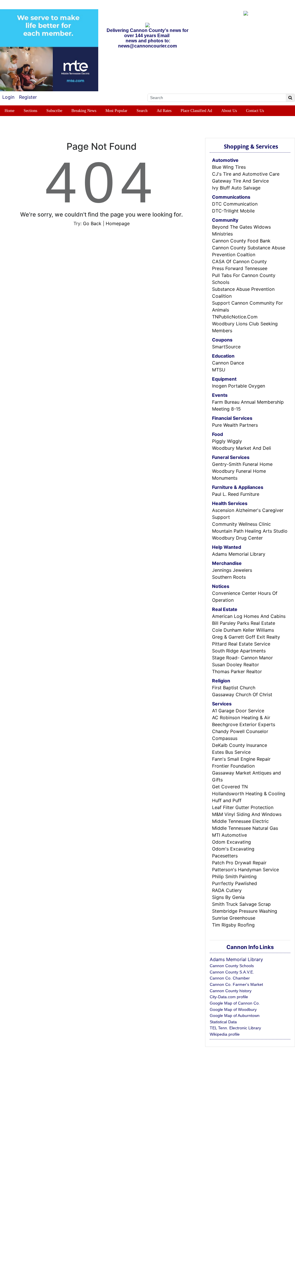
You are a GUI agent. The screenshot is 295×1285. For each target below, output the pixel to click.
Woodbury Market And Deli (241, 448)
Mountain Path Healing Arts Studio (250, 531)
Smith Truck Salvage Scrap (241, 904)
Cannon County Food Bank (241, 241)
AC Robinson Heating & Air (241, 717)
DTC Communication (235, 204)
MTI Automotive (229, 835)
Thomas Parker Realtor (237, 671)
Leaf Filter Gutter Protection (242, 807)
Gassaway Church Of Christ (242, 694)
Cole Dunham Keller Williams (243, 630)
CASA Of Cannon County (239, 261)
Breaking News (83, 111)
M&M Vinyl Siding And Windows (246, 814)
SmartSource (226, 347)
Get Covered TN (230, 786)
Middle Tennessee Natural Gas (245, 828)
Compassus (224, 738)
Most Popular (116, 111)
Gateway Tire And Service (240, 181)
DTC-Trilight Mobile (233, 211)
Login (8, 97)
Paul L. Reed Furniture (235, 494)
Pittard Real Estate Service (241, 644)
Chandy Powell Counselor (240, 731)
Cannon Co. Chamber (230, 978)
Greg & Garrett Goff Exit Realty (246, 637)
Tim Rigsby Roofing (233, 925)
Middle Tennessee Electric (240, 821)
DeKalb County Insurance (239, 745)
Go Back (92, 223)
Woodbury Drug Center (237, 538)
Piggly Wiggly (227, 441)
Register (28, 97)
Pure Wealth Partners (235, 425)
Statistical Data (223, 1022)
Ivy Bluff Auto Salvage (236, 188)
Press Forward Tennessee (239, 268)
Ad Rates (164, 111)
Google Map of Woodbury (233, 1009)
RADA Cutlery (227, 890)
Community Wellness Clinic (241, 524)
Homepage (118, 223)
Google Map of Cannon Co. (235, 1003)
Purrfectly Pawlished (234, 883)
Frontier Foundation (233, 766)
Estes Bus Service (231, 752)
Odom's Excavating (233, 849)
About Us (229, 111)
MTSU (218, 370)
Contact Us (255, 111)
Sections (30, 111)
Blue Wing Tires (229, 167)
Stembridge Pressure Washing (244, 911)
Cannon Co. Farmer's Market (236, 984)
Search (142, 111)
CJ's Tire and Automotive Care (245, 174)
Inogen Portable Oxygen (238, 386)
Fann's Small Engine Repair (241, 759)
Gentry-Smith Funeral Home (242, 464)
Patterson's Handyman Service (245, 869)
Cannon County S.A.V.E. (232, 972)
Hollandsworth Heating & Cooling (248, 793)
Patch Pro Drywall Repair (239, 862)
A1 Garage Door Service (238, 710)
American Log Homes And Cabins (248, 616)
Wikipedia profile (225, 1034)
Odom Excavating (231, 842)
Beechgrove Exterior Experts (243, 724)
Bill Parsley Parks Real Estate (243, 623)
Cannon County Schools (232, 965)
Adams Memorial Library (238, 554)
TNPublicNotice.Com (235, 317)
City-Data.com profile (229, 996)
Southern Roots (229, 577)
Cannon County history (230, 990)
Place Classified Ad (196, 111)
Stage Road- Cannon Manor (242, 657)
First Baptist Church (233, 687)
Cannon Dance (228, 363)
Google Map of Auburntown (235, 1015)
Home (9, 111)
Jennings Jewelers (232, 570)
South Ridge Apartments (239, 651)
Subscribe (54, 111)
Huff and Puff (226, 800)
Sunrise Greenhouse (233, 918)
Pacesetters (225, 856)
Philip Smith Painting (234, 876)
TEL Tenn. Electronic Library (235, 1028)
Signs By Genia (228, 897)
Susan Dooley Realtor (235, 664)
